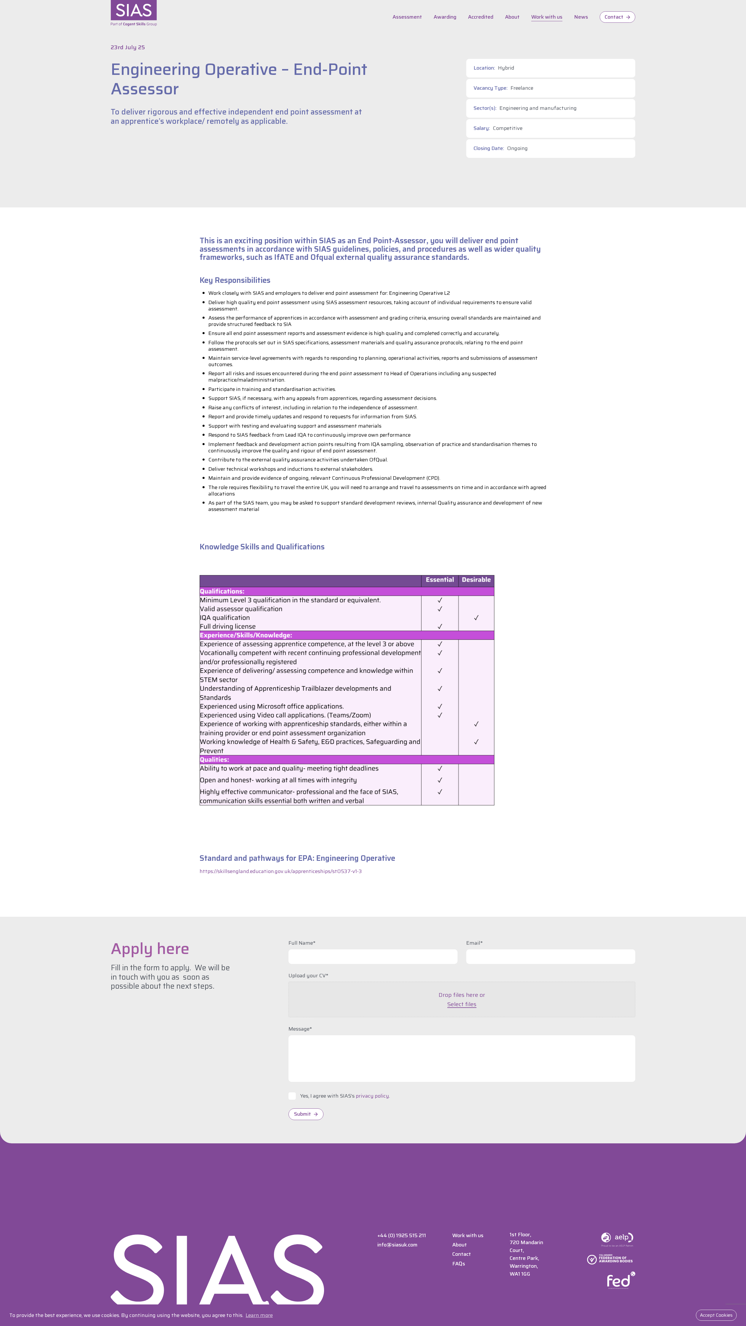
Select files (461, 1004)
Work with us (546, 17)
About (512, 17)
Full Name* (302, 943)
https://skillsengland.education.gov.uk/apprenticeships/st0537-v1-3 (281, 871)
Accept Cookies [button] (716, 1315)
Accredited (480, 17)
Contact (614, 17)
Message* (300, 1029)
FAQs (458, 1264)
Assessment (407, 17)
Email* (474, 943)
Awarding (445, 17)
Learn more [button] (259, 1315)
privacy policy (372, 1096)
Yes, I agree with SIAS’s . (345, 1096)
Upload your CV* (308, 976)
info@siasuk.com (397, 1245)
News (581, 17)
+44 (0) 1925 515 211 (401, 1235)
